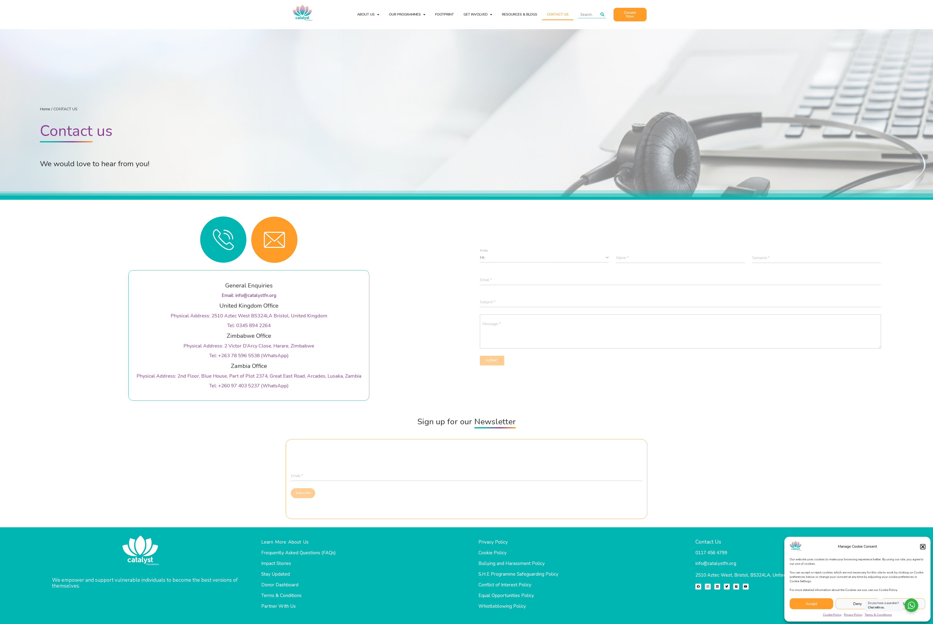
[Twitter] (727, 586)
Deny (857, 603)
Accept (811, 603)
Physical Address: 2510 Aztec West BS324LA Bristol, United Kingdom (249, 315)
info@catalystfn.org (715, 563)
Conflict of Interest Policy (504, 585)
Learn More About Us (285, 542)
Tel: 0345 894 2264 (249, 325)
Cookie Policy (832, 615)
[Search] (602, 14)
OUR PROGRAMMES (405, 14)
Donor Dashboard (279, 585)
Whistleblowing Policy (502, 606)
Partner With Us (278, 606)
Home (45, 109)
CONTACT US (558, 14)
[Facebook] (698, 586)
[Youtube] (746, 586)
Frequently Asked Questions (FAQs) (298, 553)
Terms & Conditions (878, 615)
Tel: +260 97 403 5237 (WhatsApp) (249, 385)
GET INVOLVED (476, 14)
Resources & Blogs (519, 14)
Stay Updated (275, 574)
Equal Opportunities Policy (506, 595)
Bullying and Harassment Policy (511, 563)
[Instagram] (708, 586)
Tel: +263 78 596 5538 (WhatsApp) (249, 355)
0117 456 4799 (711, 553)
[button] (922, 546)
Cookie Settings (903, 603)
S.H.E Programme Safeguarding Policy (518, 574)
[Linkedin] (717, 586)
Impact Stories (276, 563)
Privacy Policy (853, 615)
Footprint (444, 14)
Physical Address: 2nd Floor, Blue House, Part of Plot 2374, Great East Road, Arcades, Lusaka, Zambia (249, 376)
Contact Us (708, 541)
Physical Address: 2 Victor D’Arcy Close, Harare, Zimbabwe (248, 346)
